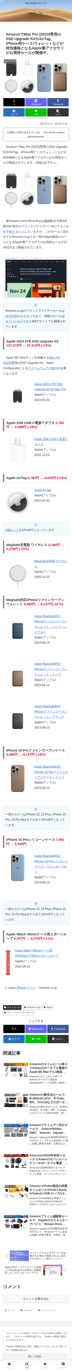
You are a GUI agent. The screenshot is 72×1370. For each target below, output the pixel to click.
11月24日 (11, 316)
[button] (58, 112)
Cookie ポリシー (19, 1349)
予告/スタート (15, 231)
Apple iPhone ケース (22, 987)
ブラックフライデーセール (20, 1012)
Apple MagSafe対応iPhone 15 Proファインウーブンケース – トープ (51, 772)
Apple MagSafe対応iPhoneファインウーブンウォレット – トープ (50, 669)
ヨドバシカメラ (15, 321)
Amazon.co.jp (34, 1007)
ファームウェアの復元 (43, 368)
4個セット (12, 530)
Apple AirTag (42, 490)
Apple (49, 1007)
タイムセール (13, 1007)
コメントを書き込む (36, 1298)
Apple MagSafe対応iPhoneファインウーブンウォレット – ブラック (50, 712)
